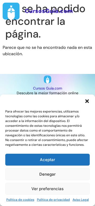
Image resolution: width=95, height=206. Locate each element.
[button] (87, 101)
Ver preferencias (47, 188)
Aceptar (47, 159)
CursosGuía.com (49, 11)
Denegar (47, 174)
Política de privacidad (53, 200)
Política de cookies (20, 200)
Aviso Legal (81, 200)
